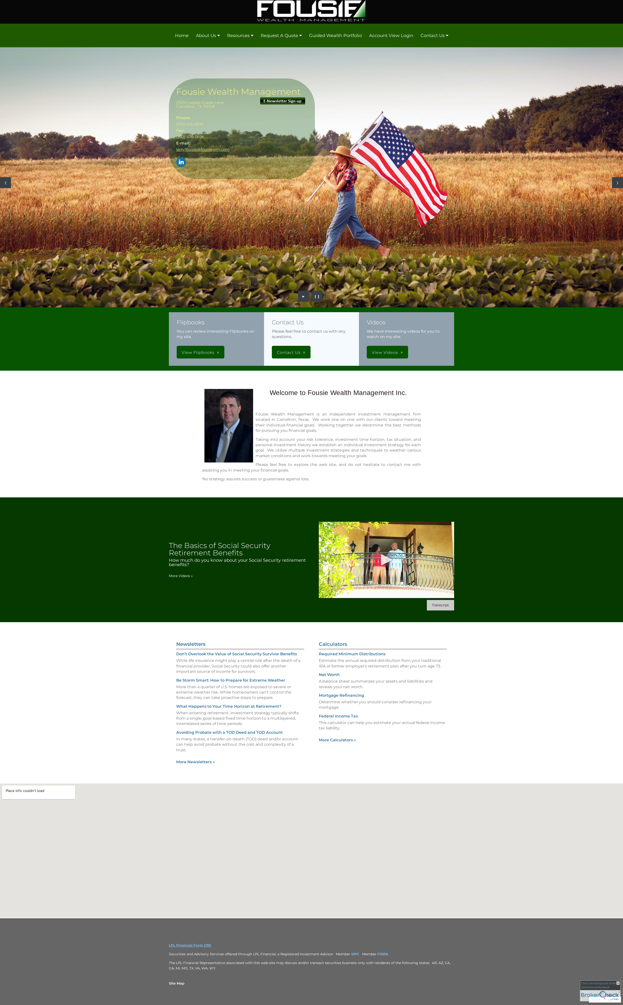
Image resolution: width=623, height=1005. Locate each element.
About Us (206, 35)
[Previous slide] (5, 182)
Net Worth (329, 674)
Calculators (333, 644)
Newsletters (190, 644)
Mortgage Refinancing (341, 695)
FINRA (383, 954)
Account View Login (391, 35)
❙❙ (317, 296)
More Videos (181, 576)
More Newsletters (195, 762)
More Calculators (337, 740)
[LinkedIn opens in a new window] (181, 162)
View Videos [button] (385, 352)
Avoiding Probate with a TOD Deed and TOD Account (229, 732)
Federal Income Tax (338, 716)
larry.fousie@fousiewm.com (202, 149)
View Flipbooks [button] (198, 352)
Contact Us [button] (289, 352)
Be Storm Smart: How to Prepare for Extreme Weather (230, 680)
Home (182, 35)
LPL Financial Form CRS (190, 945)
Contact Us (433, 35)
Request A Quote (279, 35)
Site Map (176, 983)
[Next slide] (617, 182)
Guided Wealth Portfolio (335, 35)
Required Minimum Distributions (352, 654)
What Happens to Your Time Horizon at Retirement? (228, 706)
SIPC (355, 954)
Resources (238, 35)
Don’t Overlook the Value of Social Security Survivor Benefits (236, 654)
